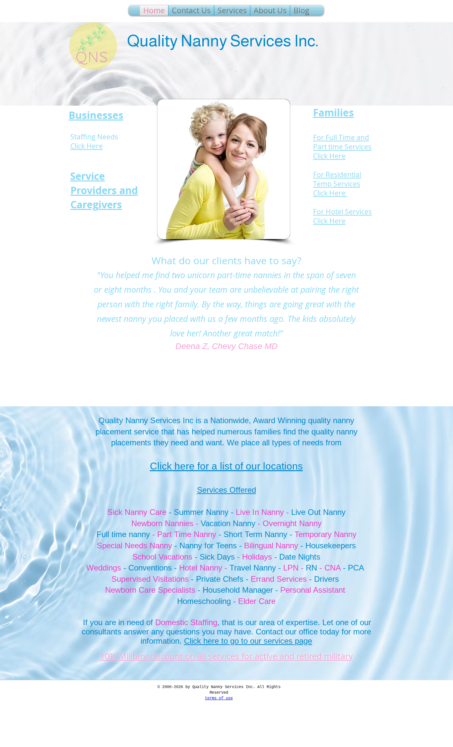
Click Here (86, 146)
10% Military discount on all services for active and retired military (226, 656)
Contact (270, 631)
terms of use (219, 698)
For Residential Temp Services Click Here (337, 184)
